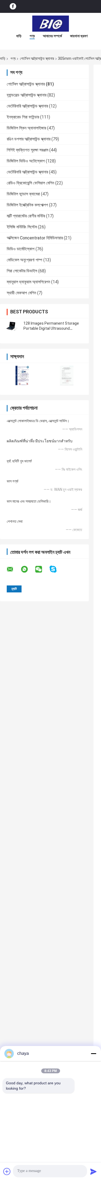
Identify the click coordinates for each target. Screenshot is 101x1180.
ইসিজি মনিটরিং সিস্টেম (22, 226)
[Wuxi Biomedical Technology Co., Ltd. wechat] (42, 569)
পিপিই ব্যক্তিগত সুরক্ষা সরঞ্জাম (27, 150)
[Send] (93, 1171)
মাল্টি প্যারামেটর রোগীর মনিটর (26, 215)
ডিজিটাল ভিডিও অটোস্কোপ (26, 161)
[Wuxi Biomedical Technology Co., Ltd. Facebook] (13, 6)
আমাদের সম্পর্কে (52, 36)
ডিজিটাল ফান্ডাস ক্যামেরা (23, 193)
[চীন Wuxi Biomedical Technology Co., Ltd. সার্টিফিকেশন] (22, 375)
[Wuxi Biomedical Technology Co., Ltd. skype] (56, 569)
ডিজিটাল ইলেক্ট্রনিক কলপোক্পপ (27, 204)
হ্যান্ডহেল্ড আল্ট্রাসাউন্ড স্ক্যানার (26, 95)
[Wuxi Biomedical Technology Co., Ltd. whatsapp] (27, 569)
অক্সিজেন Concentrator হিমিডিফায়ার (35, 237)
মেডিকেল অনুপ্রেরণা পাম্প (24, 259)
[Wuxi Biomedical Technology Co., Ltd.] (50, 24)
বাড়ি (19, 36)
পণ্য (32, 36)
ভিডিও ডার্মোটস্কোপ (20, 248)
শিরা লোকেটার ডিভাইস (22, 270)
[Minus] (93, 1053)
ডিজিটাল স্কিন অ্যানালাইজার (26, 128)
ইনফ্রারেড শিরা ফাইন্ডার (23, 117)
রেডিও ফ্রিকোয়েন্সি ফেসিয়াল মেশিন (30, 182)
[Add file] (7, 1171)
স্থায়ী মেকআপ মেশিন (21, 292)
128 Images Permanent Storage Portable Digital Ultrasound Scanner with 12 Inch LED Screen (51, 328)
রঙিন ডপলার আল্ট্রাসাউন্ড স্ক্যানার (28, 139)
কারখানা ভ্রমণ (79, 36)
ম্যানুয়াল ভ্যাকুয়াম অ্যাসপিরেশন (28, 281)
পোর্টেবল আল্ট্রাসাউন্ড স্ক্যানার (37, 58)
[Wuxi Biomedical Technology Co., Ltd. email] (13, 569)
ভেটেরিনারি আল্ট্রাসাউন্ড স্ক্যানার (27, 106)
